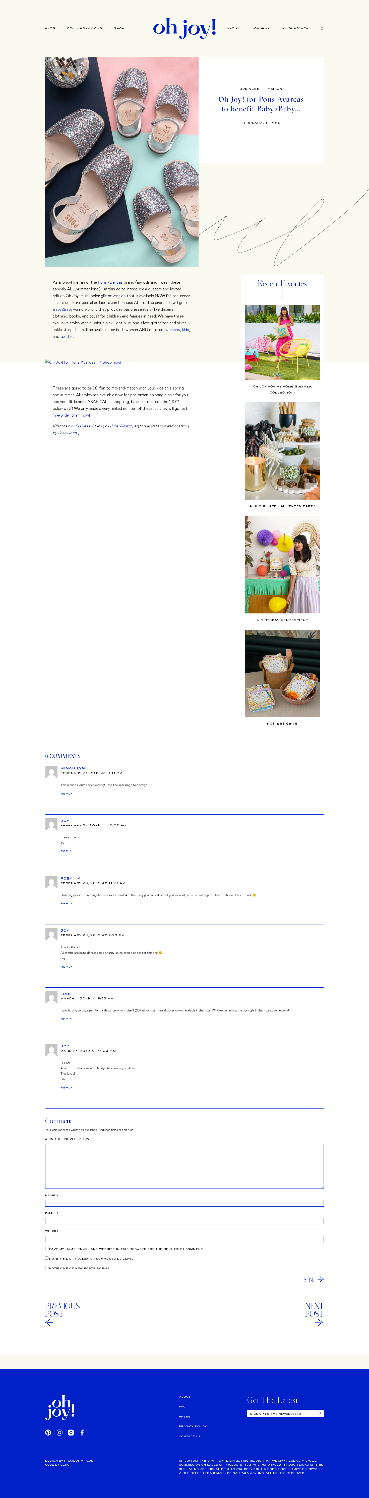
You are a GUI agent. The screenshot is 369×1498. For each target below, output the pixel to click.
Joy (65, 820)
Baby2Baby (63, 309)
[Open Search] (322, 28)
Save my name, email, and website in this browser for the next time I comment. (126, 1249)
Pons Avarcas (110, 282)
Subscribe (319, 1413)
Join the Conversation (67, 1139)
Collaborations (84, 28)
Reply (66, 793)
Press (185, 1416)
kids (185, 329)
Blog (50, 28)
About (233, 28)
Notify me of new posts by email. (81, 1268)
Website (53, 1231)
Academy (260, 28)
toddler (66, 336)
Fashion (274, 88)
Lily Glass (81, 425)
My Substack (295, 28)
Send (310, 1279)
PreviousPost (62, 1310)
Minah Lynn (74, 768)
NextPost (314, 1310)
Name (51, 1195)
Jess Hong (67, 432)
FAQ (182, 1406)
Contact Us (190, 1436)
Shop (119, 28)
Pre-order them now (71, 415)
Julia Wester (121, 425)
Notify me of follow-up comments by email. (91, 1258)
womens (172, 329)
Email (52, 1213)
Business (250, 88)
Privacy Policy (193, 1426)
